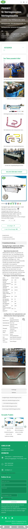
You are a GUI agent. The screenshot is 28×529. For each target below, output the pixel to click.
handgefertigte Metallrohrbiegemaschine (11, 397)
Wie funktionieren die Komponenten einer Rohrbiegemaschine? (14, 130)
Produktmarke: (5, 237)
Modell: (4, 235)
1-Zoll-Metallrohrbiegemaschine (9, 403)
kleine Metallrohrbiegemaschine (9, 406)
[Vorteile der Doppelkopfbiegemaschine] (14, 156)
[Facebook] (2, 518)
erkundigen (10, 225)
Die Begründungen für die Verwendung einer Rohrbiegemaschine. (14, 79)
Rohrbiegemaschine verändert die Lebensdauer (14, 114)
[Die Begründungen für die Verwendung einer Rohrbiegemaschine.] (14, 70)
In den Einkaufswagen (10, 229)
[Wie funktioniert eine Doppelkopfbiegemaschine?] (14, 138)
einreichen (14, 502)
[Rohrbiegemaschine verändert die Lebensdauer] (14, 106)
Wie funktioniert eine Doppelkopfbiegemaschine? (14, 146)
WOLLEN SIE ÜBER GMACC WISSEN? (14, 172)
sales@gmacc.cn (8, 470)
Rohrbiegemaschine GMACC (7, 450)
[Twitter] (9, 518)
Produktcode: (5, 239)
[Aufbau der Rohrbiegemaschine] (14, 89)
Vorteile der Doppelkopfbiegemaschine (14, 165)
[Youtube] (12, 518)
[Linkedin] (6, 518)
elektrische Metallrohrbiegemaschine (10, 400)
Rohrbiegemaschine (5, 448)
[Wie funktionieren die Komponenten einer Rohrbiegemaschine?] (14, 122)
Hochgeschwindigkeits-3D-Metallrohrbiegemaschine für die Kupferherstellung (8, 432)
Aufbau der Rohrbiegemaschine (14, 98)
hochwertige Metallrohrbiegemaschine (11, 409)
